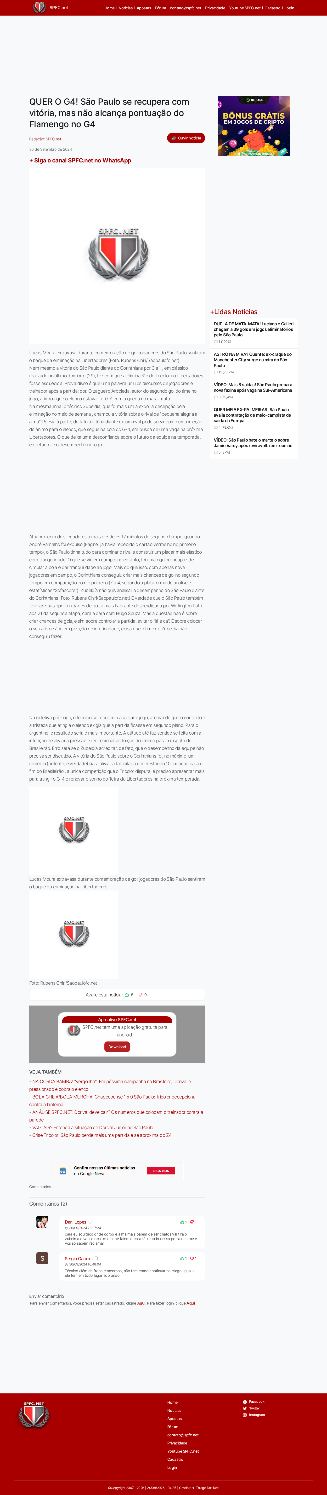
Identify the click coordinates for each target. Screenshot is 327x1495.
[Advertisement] (163, 52)
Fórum (160, 8)
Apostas (144, 8)
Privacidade (215, 8)
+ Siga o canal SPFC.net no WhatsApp (80, 160)
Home (109, 8)
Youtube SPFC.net (244, 8)
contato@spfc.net (185, 8)
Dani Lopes (75, 1222)
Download (117, 1046)
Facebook (256, 1401)
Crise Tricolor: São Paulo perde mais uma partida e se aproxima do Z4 (102, 1135)
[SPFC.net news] (117, 1171)
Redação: (45, 139)
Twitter (254, 1408)
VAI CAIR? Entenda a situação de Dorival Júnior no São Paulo (92, 1127)
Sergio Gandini (78, 1258)
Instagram (257, 1415)
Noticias (126, 8)
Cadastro (273, 8)
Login (289, 8)
